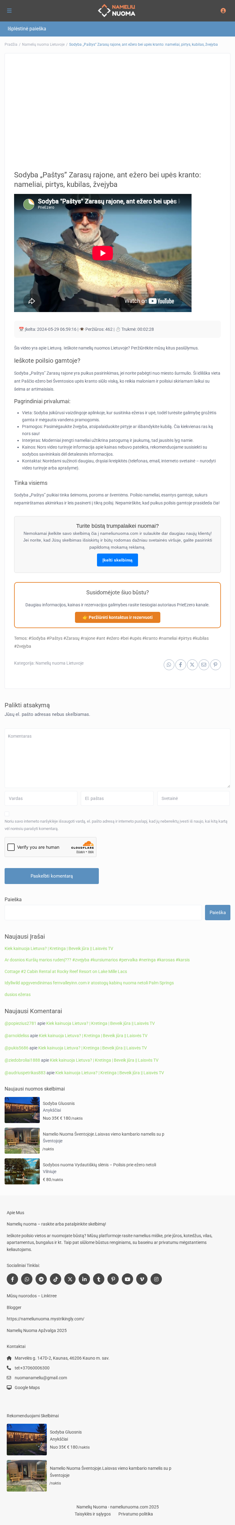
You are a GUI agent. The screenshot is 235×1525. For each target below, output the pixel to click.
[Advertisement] (117, 107)
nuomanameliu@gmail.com (41, 1377)
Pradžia (11, 44)
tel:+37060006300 (32, 1367)
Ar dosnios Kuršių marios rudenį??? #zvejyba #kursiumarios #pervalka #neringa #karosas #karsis (97, 959)
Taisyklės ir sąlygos (93, 1513)
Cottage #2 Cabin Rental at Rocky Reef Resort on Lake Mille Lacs (66, 971)
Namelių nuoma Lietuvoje (43, 44)
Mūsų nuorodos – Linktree (32, 1295)
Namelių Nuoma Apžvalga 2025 (37, 1330)
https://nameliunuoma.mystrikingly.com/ (45, 1318)
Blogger (14, 1307)
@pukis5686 (16, 1047)
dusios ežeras (18, 994)
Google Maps (27, 1387)
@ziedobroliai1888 (22, 1060)
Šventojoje (52, 1140)
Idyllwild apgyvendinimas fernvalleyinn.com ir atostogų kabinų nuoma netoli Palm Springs (89, 982)
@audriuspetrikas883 (25, 1072)
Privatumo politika (135, 1513)
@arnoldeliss (17, 1035)
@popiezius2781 (20, 1023)
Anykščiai (52, 1110)
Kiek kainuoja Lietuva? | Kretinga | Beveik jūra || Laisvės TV (59, 948)
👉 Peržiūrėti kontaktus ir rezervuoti (118, 617)
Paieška (13, 899)
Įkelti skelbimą (117, 560)
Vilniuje (49, 1171)
